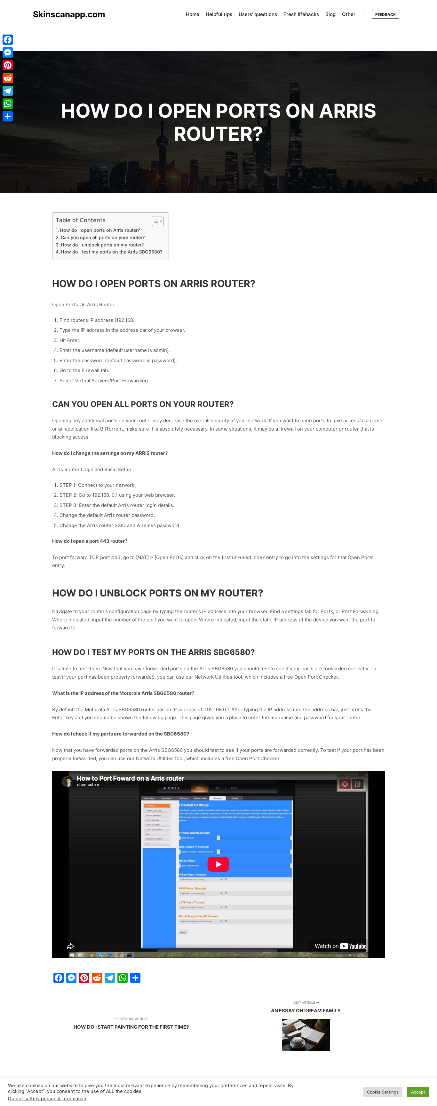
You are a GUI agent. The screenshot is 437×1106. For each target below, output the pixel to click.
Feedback (385, 14)
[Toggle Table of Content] (154, 221)
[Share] (7, 116)
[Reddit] (7, 78)
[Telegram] (7, 90)
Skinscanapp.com (65, 14)
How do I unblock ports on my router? (102, 244)
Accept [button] (418, 1091)
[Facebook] (7, 39)
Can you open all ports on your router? (103, 237)
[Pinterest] (7, 65)
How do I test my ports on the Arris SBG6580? (111, 251)
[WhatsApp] (7, 103)
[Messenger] (7, 52)
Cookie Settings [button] (383, 1091)
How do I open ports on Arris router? (100, 230)
